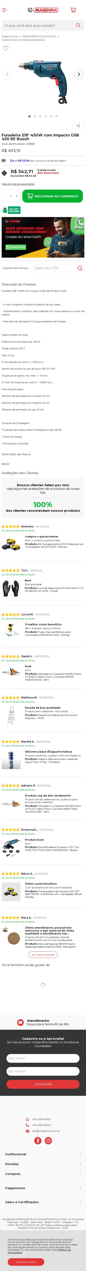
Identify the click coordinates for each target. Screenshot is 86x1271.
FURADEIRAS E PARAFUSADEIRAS (23, 39)
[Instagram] (48, 1143)
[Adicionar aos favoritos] (5, 48)
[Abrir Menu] (5, 10)
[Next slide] (78, 74)
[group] (43, 1022)
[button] (29, 116)
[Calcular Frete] (80, 268)
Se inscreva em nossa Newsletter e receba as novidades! (43, 1044)
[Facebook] (38, 1143)
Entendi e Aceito (26, 1261)
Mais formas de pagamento (18, 183)
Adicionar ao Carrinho (56, 196)
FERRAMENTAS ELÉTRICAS (39, 36)
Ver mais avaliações (43, 954)
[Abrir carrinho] (76, 10)
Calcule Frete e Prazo (15, 268)
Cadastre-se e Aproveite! (43, 1039)
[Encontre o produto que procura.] (78, 25)
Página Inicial (10, 36)
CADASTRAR (43, 1084)
